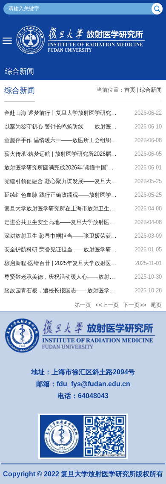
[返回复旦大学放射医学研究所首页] (83, 40)
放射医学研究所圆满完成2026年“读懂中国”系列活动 (67, 167)
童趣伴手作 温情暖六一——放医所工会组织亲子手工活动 (74, 140)
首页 (129, 90)
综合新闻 (151, 90)
